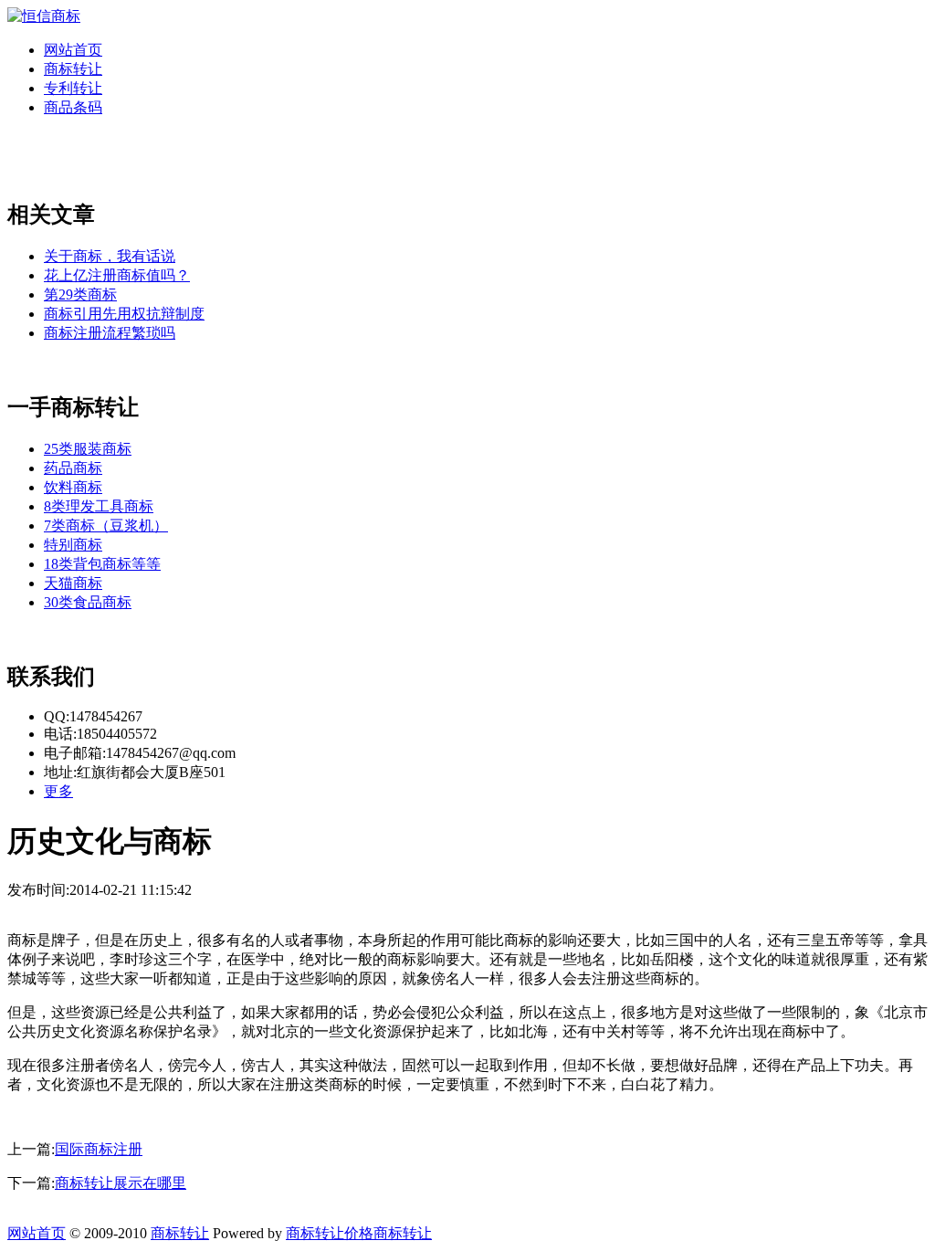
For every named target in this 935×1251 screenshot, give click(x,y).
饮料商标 (73, 487)
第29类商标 (80, 294)
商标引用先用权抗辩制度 (124, 313)
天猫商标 (73, 583)
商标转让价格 (329, 1233)
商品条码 (73, 107)
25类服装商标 (87, 449)
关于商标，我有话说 (109, 256)
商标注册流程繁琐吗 (109, 333)
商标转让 (73, 69)
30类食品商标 (87, 602)
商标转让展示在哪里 (120, 1183)
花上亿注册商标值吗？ (117, 275)
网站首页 (73, 50)
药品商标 (73, 468)
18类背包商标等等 (102, 564)
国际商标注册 (98, 1149)
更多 (58, 791)
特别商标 (73, 544)
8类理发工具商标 (98, 506)
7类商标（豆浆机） (106, 525)
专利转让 (73, 88)
